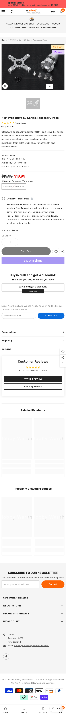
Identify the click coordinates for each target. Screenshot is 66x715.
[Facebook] (6, 656)
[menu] (3, 11)
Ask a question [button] (33, 386)
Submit (53, 584)
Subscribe (51, 315)
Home (4, 40)
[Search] (12, 11)
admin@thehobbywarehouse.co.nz (31, 645)
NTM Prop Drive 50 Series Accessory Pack (30, 118)
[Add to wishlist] (56, 251)
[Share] (62, 251)
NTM (12, 155)
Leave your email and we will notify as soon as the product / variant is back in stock (33, 307)
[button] (7, 123)
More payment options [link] (33, 266)
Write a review (33, 378)
